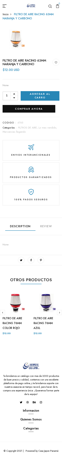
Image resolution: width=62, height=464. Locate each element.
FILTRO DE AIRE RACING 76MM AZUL (43, 323)
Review (46, 226)
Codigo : (9, 122)
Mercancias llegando (14, 132)
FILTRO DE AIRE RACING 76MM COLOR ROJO (12, 323)
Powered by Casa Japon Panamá (41, 451)
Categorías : (9, 128)
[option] (15, 315)
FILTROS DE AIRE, (28, 128)
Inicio (6, 14)
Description (20, 226)
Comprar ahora (29, 109)
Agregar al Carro (40, 95)
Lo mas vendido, (48, 128)
